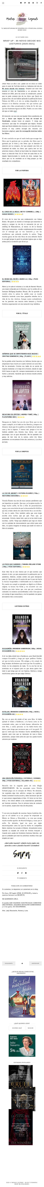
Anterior (35, 963)
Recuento (23, 868)
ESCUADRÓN (7, 648)
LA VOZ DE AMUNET (9, 493)
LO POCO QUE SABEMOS (11, 564)
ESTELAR (6, 712)
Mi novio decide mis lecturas (13, 88)
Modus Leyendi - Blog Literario (24, 1182)
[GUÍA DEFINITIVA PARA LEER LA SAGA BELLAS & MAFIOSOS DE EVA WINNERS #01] (21, 1144)
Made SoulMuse (22, 1184)
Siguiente (9, 963)
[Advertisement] (22, 1162)
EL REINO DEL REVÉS (10, 279)
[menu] (3, 3)
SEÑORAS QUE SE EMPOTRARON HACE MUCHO (19, 354)
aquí (15, 111)
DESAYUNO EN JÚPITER (11, 414)
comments (22, 878)
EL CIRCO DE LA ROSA (10, 212)
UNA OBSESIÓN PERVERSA (12, 778)
